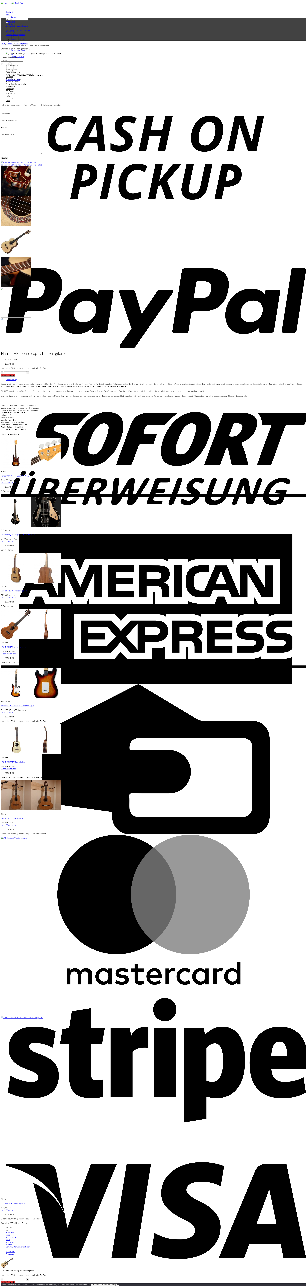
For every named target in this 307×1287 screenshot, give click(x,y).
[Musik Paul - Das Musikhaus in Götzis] (12, 3)
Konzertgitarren (21, 44)
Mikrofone (10, 93)
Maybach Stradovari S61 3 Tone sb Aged (17, 706)
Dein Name (5, 113)
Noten (8, 96)
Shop (8, 14)
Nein (97, 1285)
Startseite (10, 12)
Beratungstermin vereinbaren (18, 1247)
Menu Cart (10, 1251)
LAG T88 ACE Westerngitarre (13, 1203)
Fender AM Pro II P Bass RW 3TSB (15, 476)
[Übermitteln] (7, 22)
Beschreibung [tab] (11, 379)
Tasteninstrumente (13, 79)
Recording (10, 88)
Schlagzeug (10, 86)
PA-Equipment (12, 91)
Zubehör (9, 98)
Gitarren (10, 44)
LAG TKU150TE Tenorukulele (13, 762)
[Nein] (118, 1285)
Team (8, 1239)
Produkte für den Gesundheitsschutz (21, 74)
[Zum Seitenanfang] (26, 1223)
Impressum (10, 21)
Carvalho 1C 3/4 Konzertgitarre (14, 591)
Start (3, 44)
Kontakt (9, 24)
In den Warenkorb (8, 375)
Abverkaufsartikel (13, 72)
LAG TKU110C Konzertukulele (13, 647)
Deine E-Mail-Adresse (10, 120)
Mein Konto (11, 17)
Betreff (4, 127)
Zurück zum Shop (18, 50)
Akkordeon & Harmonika (16, 84)
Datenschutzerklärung (108, 1285)
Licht (8, 100)
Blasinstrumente (12, 81)
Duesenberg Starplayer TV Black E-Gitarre (18, 534)
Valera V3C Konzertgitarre (12, 818)
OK (93, 1285)
